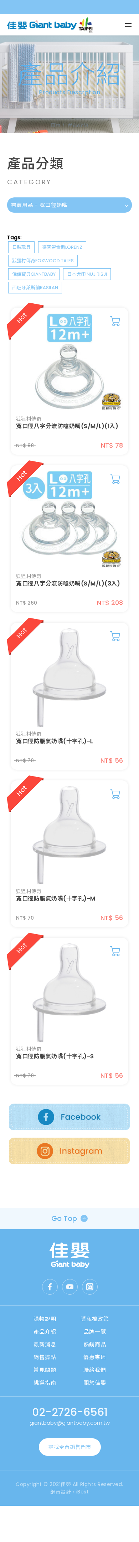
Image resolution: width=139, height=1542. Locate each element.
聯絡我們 (94, 1370)
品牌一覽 (94, 1331)
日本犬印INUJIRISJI (87, 274)
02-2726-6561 (70, 1412)
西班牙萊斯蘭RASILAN (35, 287)
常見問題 (45, 1370)
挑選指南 (45, 1382)
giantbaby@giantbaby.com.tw (70, 1422)
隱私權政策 (95, 1319)
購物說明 (45, 1319)
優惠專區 (94, 1357)
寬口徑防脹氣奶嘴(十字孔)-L (54, 741)
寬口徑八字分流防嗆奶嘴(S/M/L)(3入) (68, 584)
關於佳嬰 (94, 1382)
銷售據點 (45, 1357)
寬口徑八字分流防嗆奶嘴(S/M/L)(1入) (67, 426)
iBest (82, 1491)
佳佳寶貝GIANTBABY (34, 274)
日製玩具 (21, 247)
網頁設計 (60, 1492)
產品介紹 (45, 1331)
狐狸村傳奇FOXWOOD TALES (43, 260)
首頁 (56, 125)
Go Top (64, 1218)
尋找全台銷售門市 (69, 1447)
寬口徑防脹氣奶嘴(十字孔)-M (56, 899)
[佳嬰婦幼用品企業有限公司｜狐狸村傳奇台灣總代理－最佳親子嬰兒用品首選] (69, 1255)
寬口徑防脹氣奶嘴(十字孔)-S (55, 1056)
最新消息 (45, 1344)
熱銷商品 (94, 1344)
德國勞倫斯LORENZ (62, 247)
